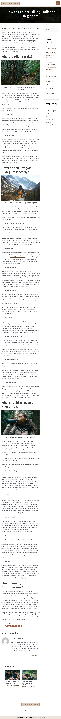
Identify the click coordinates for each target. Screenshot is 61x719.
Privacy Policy (37, 710)
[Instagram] (14, 626)
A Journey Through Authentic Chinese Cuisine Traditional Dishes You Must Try (52, 79)
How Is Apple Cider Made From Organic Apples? (51, 90)
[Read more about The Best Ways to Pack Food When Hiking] (12, 674)
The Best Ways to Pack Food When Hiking (12, 682)
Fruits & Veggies (51, 111)
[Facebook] (3, 626)
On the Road (49, 119)
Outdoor (28, 28)
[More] (20, 626)
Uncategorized (50, 125)
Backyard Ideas (50, 108)
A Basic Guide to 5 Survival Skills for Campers (27, 683)
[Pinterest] (11, 626)
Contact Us (29, 710)
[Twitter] (6, 626)
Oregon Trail (33, 156)
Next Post (36, 656)
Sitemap (42, 717)
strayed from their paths (17, 257)
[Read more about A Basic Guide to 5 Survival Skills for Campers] (29, 674)
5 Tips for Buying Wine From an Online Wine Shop (51, 55)
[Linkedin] (8, 626)
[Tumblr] (17, 626)
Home (48, 116)
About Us (22, 710)
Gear (47, 113)
